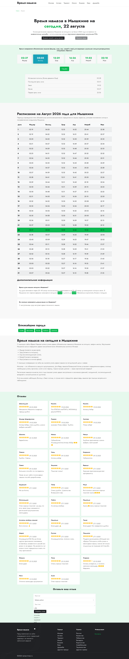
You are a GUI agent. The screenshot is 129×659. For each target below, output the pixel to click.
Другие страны (81, 650)
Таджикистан (81, 647)
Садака (64, 69)
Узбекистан (80, 638)
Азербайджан (81, 645)
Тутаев (21, 330)
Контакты (98, 634)
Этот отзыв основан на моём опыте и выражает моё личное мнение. (37, 617)
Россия (78, 633)
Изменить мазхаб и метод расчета (53, 38)
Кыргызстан (80, 643)
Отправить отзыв (40, 611)
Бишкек (82, 3)
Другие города (62, 650)
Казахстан (79, 636)
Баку (88, 3)
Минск (74, 3)
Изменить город (81, 38)
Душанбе (96, 3)
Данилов (54, 330)
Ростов (38, 330)
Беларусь (79, 640)
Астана (58, 3)
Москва (51, 3)
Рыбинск (45, 330)
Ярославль (30, 330)
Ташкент (67, 3)
